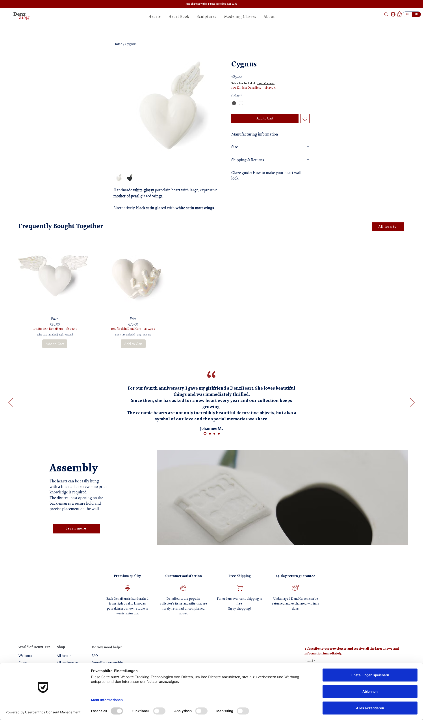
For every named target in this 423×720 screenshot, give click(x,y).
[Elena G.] (219, 433)
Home (117, 44)
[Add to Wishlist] (305, 118)
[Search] (386, 14)
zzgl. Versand (266, 83)
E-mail (309, 661)
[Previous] (10, 402)
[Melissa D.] (210, 433)
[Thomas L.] (214, 433)
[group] (211, 293)
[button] (269, 17)
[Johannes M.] (205, 433)
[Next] (412, 402)
